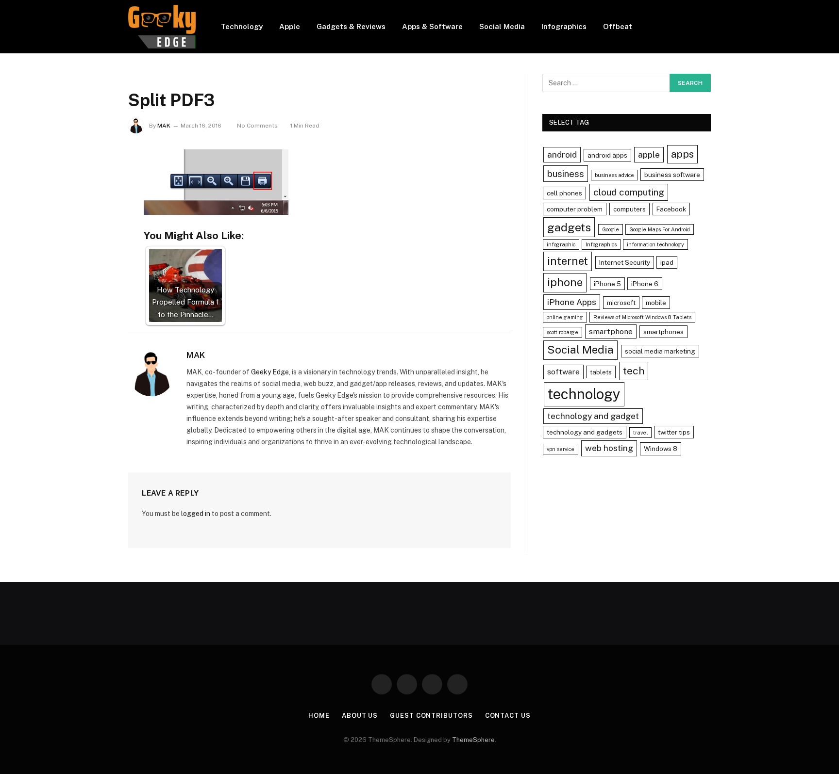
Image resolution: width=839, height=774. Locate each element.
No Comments (257, 125)
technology (584, 394)
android (562, 154)
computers (629, 209)
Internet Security (624, 262)
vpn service (560, 449)
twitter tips (674, 432)
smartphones (663, 332)
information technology (655, 244)
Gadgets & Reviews (351, 26)
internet (567, 261)
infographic (561, 244)
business (565, 173)
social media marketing (660, 351)
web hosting (609, 448)
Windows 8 (660, 448)
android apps (607, 155)
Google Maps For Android (659, 229)
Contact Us (508, 715)
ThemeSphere (473, 739)
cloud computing (628, 192)
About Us (360, 715)
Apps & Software (432, 26)
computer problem (575, 209)
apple (649, 154)
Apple (289, 26)
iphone (565, 282)
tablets (601, 372)
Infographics (564, 26)
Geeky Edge (270, 372)
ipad (666, 262)
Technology (242, 26)
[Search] (707, 27)
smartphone (611, 331)
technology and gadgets (584, 432)
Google (610, 229)
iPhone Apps (571, 302)
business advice (614, 175)
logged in (195, 513)
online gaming (565, 317)
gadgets (569, 227)
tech (633, 371)
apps (682, 154)
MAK (163, 125)
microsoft (621, 302)
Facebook (671, 209)
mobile (656, 302)
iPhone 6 (644, 284)
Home (319, 715)
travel (640, 432)
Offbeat (617, 26)
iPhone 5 (607, 284)
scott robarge (562, 332)
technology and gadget (593, 416)
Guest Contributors (431, 715)
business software (672, 174)
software (563, 371)
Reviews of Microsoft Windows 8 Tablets (642, 317)
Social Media (502, 26)
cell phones (564, 193)
